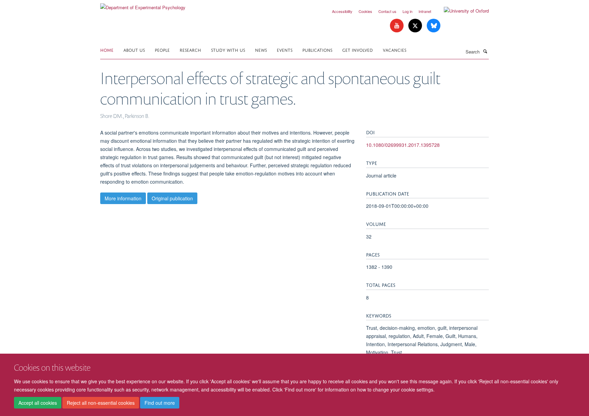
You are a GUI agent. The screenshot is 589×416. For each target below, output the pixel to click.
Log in (407, 11)
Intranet (425, 11)
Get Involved (357, 49)
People (162, 49)
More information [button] (123, 198)
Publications (317, 49)
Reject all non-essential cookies (101, 402)
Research (190, 49)
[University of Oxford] (461, 11)
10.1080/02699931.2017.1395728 (403, 144)
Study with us (228, 49)
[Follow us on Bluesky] (433, 25)
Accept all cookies (37, 402)
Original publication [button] (172, 198)
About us (134, 49)
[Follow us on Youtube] (397, 25)
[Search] (485, 51)
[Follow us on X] (415, 25)
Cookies (365, 11)
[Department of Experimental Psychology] (142, 5)
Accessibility (342, 11)
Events (284, 49)
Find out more (160, 402)
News (261, 49)
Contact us (387, 11)
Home (107, 49)
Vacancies (394, 49)
